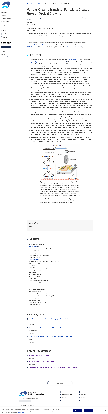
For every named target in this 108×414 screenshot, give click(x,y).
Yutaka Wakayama (32, 47)
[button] (59, 383)
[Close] (105, 410)
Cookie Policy (21, 412)
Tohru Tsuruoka (31, 45)
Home (28, 3)
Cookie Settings (77, 410)
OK (88, 410)
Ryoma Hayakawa (43, 45)
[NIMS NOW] (6, 42)
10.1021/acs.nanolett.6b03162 (72, 47)
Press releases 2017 (35, 3)
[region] (54, 410)
